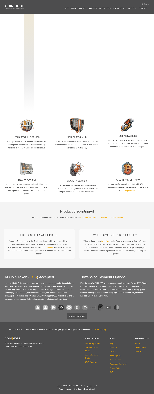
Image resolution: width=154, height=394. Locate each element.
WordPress (105, 241)
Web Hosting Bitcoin (92, 344)
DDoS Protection (91, 362)
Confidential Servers (99, 8)
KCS (33, 277)
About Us (113, 348)
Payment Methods (77, 316)
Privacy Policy (115, 368)
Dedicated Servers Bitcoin (91, 349)
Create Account (140, 348)
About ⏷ (132, 8)
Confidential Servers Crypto (92, 356)
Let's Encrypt (48, 247)
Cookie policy (100, 329)
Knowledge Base (116, 356)
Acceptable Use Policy (118, 364)
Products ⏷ (119, 8)
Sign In (137, 344)
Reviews (113, 352)
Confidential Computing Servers (110, 217)
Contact (143, 8)
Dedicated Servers (75, 8)
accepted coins (129, 191)
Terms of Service (116, 360)
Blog (111, 344)
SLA (111, 372)
